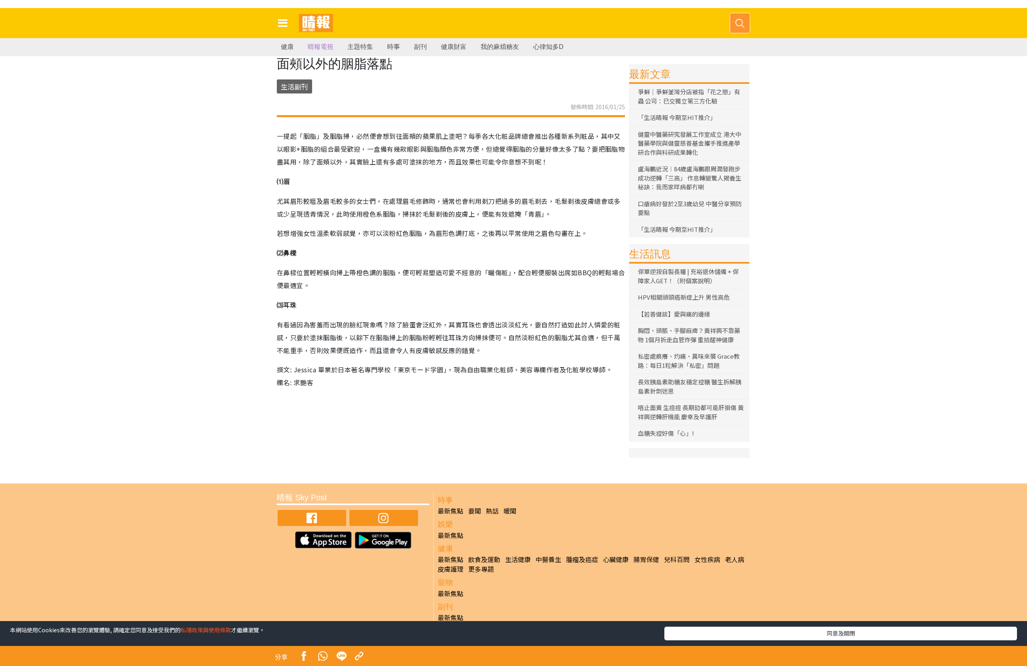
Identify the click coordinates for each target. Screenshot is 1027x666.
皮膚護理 (450, 569)
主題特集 (360, 46)
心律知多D (548, 46)
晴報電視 (320, 46)
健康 (287, 46)
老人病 (734, 559)
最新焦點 (450, 511)
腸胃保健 (646, 559)
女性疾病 (707, 559)
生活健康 (518, 559)
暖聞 (509, 511)
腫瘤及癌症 (582, 559)
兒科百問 (677, 559)
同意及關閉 (841, 633)
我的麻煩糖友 (500, 46)
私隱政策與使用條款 (206, 630)
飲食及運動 (484, 559)
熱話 (492, 511)
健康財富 (454, 46)
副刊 (420, 46)
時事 (393, 46)
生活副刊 (294, 86)
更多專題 (481, 569)
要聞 (474, 511)
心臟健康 (616, 559)
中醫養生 (548, 559)
